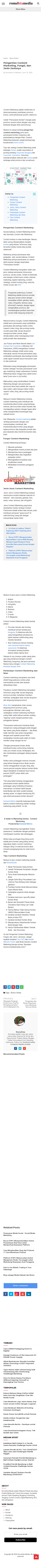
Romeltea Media (24, 1554)
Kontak (7, 1512)
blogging (11, 632)
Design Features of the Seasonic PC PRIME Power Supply (19, 1356)
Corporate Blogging (24, 153)
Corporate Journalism (11, 155)
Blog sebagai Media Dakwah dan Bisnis (19, 1275)
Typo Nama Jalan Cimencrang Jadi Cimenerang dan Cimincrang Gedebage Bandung (19, 1372)
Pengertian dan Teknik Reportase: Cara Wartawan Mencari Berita (29, 1004)
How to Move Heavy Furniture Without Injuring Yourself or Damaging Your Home (17, 1380)
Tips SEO (21, 939)
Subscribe (20, 1540)
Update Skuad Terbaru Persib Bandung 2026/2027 (17, 1473)
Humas (13, 150)
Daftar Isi (9, 194)
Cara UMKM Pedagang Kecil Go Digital (17, 1350)
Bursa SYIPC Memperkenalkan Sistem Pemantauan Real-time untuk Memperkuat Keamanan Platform (18, 1243)
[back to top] (36, 1556)
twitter (32, 1042)
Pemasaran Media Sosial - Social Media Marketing (19, 1234)
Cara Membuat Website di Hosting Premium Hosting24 (18, 1409)
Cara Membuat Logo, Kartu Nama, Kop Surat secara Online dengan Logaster (19, 1403)
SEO (19, 285)
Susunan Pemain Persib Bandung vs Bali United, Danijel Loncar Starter (19, 1459)
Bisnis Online (16, 993)
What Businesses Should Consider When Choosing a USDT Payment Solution (19, 1363)
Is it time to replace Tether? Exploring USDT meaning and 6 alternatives (18, 530)
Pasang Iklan (10, 1520)
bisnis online (19, 142)
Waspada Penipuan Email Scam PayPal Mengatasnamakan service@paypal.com (11, 1004)
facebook (26, 1042)
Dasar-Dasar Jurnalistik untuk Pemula (19, 1414)
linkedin (21, 1044)
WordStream (12, 863)
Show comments (20, 1286)
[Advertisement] (20, 35)
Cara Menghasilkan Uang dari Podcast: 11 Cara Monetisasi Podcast (18, 1251)
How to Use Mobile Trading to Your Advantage (17, 1269)
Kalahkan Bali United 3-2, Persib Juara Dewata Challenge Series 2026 (20, 1444)
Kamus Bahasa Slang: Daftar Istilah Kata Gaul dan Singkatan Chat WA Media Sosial (18, 1395)
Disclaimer (9, 1515)
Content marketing (23, 419)
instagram (14, 1044)
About (7, 1510)
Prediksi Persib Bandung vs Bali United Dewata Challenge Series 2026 (18, 1466)
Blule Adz (7, 705)
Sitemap (8, 1518)
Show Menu (20, 9)
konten (6, 244)
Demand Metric (9, 801)
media (29, 158)
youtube (27, 1044)
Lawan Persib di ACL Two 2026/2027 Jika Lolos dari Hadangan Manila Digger (20, 1451)
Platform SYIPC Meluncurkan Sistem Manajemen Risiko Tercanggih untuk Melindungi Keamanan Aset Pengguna (18, 1260)
